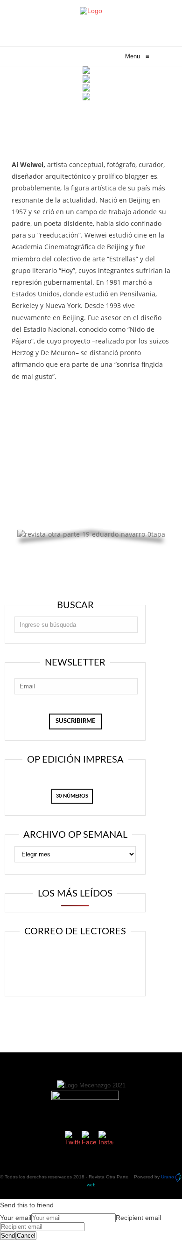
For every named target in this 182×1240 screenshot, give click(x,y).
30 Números (72, 796)
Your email (15, 1217)
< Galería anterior (38, 504)
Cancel (26, 1235)
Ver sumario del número (91, 425)
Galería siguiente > (142, 521)
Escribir (79, 976)
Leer (78, 956)
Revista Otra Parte (108, 1176)
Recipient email (138, 1217)
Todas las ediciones (91, 441)
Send (8, 1235)
